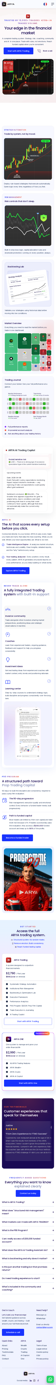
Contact (5, 1359)
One (22, 1359)
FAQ (4, 1355)
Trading (24, 1352)
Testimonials (7, 1352)
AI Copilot (25, 1355)
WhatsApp (40, 1318)
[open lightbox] (42, 1127)
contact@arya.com (44, 1327)
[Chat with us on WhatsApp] (50, 1379)
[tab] (28, 617)
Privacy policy (42, 1359)
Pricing (5, 1349)
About (4, 1345)
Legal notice (41, 1349)
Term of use (41, 1345)
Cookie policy (42, 1352)
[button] (51, 4)
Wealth (24, 1345)
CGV (38, 1355)
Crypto (24, 1349)
